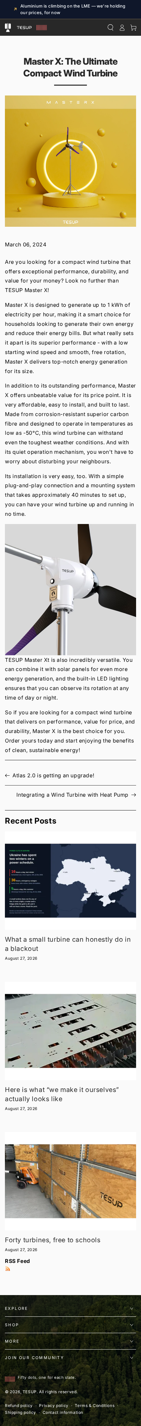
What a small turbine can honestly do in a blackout (68, 944)
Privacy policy (53, 1405)
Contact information (63, 1412)
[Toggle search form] (110, 27)
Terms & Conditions (94, 1405)
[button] (70, 589)
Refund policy (19, 1405)
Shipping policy (20, 1412)
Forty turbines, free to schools (53, 1240)
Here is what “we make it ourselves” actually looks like (62, 1094)
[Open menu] (7, 27)
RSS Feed (17, 1261)
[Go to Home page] (31, 27)
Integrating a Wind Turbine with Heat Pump (72, 794)
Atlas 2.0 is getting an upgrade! (53, 775)
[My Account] (122, 27)
